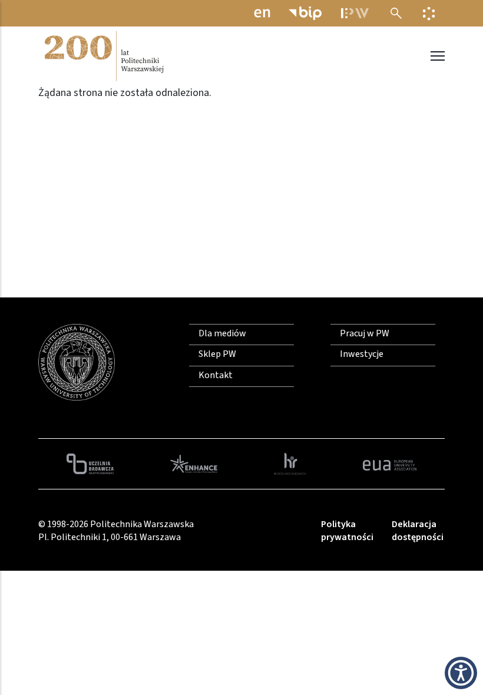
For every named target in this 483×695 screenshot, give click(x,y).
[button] (461, 673)
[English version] (262, 13)
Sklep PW (217, 354)
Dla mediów (222, 333)
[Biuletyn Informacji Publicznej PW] (305, 13)
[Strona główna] (103, 56)
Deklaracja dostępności (418, 531)
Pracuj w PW (364, 333)
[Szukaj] (396, 13)
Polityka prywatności (347, 531)
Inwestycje (361, 354)
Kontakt (216, 375)
